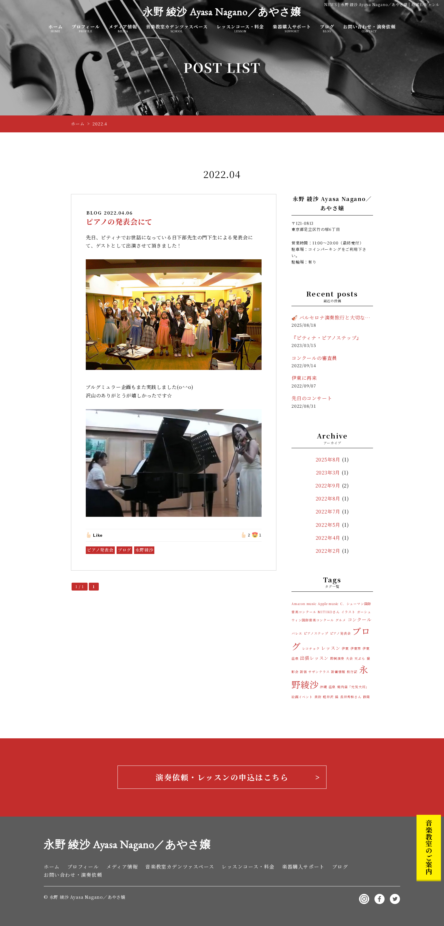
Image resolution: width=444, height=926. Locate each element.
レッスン (330, 648)
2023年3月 (328, 472)
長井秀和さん (351, 696)
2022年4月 (328, 537)
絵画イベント (302, 696)
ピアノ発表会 (100, 550)
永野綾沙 (144, 550)
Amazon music (304, 603)
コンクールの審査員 (314, 358)
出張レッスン (314, 658)
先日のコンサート (311, 398)
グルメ (340, 620)
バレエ (296, 633)
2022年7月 (328, 511)
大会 (349, 658)
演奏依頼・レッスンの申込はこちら (222, 777)
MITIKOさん (328, 612)
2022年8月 (328, 498)
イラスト (348, 612)
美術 (318, 696)
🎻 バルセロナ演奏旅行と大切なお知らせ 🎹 (332, 317)
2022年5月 (328, 524)
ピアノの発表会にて (119, 221)
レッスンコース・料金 (240, 28)
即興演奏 (337, 658)
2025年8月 (328, 459)
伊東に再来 (304, 377)
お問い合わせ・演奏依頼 (369, 28)
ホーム (55, 28)
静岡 (366, 696)
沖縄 (323, 687)
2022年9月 (327, 485)
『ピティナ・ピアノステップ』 (326, 337)
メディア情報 (123, 28)
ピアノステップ (316, 633)
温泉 (332, 687)
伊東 (345, 648)
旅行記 (352, 671)
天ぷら (359, 658)
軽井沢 (328, 696)
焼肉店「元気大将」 (353, 687)
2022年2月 (328, 550)
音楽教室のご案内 (428, 847)
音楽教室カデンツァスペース (177, 28)
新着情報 (338, 671)
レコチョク (311, 648)
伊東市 (355, 648)
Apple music (328, 603)
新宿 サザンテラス (315, 671)
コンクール (360, 619)
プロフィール (86, 28)
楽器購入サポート (292, 28)
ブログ (327, 28)
